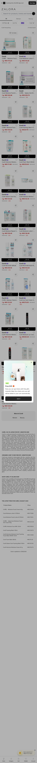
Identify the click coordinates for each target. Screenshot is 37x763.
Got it (18, 399)
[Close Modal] (31, 362)
